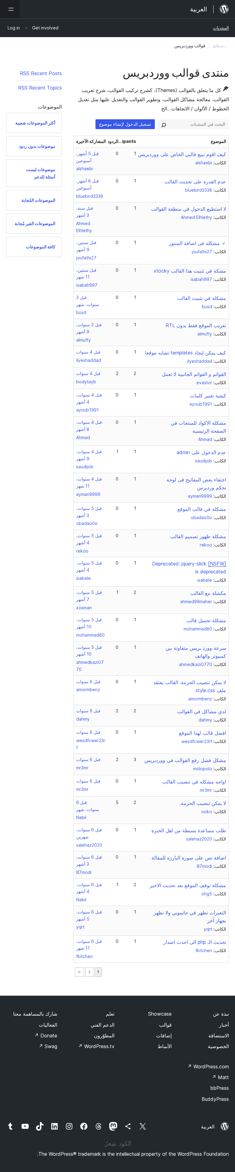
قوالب (165, 1025)
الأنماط (165, 1046)
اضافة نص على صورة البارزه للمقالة (188, 858)
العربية (207, 1127)
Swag (48, 1046)
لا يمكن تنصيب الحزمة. (203, 803)
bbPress (219, 1088)
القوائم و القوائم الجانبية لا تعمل (194, 374)
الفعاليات (48, 1025)
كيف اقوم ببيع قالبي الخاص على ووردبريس (182, 154)
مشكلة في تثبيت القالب (201, 298)
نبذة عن (221, 1014)
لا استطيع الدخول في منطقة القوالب (188, 209)
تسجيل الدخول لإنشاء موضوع (125, 124)
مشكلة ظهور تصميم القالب (198, 536)
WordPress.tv (96, 1046)
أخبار (224, 1025)
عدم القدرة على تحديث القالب (195, 181)
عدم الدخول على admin (201, 452)
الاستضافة (218, 1035)
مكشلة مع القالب (208, 593)
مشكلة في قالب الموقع (201, 509)
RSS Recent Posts (41, 73)
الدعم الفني (102, 1025)
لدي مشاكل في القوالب (201, 711)
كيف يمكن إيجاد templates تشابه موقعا (185, 353)
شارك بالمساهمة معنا (35, 1014)
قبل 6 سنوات (88, 681)
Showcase (160, 1014)
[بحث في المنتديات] (164, 124)
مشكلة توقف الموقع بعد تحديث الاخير (188, 885)
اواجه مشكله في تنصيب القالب (194, 782)
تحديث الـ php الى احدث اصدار (194, 942)
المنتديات (221, 27)
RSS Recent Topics (40, 88)
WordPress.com (208, 1066)
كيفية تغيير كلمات (208, 396)
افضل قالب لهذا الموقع (202, 733)
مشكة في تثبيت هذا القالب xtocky (190, 271)
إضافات (164, 1035)
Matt (220, 1077)
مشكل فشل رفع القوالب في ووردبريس (185, 760)
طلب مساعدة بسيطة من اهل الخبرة (188, 830)
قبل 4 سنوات (88, 351)
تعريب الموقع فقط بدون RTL (196, 325)
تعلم (110, 1014)
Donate (45, 1035)
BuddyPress (215, 1099)
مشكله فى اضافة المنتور (194, 243)
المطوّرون (104, 1035)
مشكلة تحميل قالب (206, 620)
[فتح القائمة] (10, 9)
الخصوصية (218, 1046)
